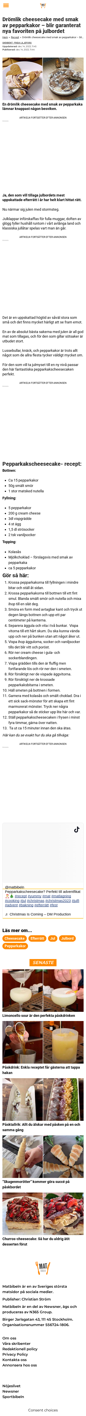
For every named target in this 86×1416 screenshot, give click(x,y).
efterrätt (37, 938)
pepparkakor (15, 946)
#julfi (75, 901)
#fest (54, 905)
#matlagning (61, 896)
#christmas (35, 901)
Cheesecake (15, 938)
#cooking (12, 901)
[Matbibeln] (43, 5)
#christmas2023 (58, 901)
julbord (67, 938)
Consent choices (43, 1410)
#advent (11, 905)
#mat (46, 896)
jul (52, 938)
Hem (5, 37)
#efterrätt (41, 905)
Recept (15, 37)
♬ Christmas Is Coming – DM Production (38, 914)
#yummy (34, 896)
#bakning (26, 905)
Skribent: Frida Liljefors (17, 43)
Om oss (9, 1338)
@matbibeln (14, 887)
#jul (23, 901)
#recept (21, 896)
